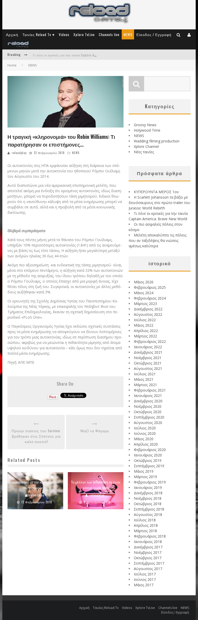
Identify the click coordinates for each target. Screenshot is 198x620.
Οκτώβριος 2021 (147, 363)
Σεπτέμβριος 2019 (149, 465)
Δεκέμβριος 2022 (148, 309)
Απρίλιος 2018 (146, 525)
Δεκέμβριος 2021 (148, 352)
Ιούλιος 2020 (145, 428)
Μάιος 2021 (143, 379)
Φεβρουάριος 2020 (150, 449)
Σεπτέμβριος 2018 (149, 509)
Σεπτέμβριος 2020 (149, 417)
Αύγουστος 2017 (148, 568)
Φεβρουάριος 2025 (150, 287)
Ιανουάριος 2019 (148, 487)
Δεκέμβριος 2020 (148, 400)
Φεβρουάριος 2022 (150, 341)
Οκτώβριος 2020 (147, 411)
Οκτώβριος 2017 (147, 557)
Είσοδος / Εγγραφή (153, 34)
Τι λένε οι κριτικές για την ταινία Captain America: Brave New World (81, 55)
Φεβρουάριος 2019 (150, 482)
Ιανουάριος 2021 (148, 395)
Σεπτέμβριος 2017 (149, 563)
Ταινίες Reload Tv (36, 34)
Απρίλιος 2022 (146, 330)
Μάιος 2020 (143, 438)
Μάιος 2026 (143, 281)
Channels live (109, 34)
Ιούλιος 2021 (145, 373)
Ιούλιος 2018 (145, 519)
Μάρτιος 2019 (145, 476)
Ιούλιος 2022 (145, 319)
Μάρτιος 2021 (145, 384)
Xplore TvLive (84, 34)
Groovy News (145, 124)
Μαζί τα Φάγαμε (94, 430)
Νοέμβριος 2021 (147, 357)
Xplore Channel (146, 146)
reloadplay (19, 153)
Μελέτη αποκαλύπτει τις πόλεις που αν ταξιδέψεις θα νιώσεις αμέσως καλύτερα (157, 240)
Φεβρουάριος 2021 (150, 390)
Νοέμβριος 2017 (147, 552)
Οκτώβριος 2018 (147, 503)
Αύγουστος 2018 (148, 514)
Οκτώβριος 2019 (147, 460)
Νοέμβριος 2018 (147, 498)
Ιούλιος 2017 (145, 574)
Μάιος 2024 (143, 292)
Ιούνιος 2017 (145, 579)
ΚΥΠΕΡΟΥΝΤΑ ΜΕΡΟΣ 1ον (156, 191)
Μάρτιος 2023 (145, 303)
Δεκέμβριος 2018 (148, 492)
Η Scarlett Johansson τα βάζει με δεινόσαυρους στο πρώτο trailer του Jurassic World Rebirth (159, 202)
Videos (64, 34)
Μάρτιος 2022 (145, 336)
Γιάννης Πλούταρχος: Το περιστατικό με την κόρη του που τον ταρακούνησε (35, 482)
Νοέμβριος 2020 (147, 406)
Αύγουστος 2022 (148, 314)
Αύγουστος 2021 (148, 368)
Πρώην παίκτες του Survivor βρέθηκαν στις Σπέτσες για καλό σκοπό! (36, 436)
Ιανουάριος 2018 (148, 541)
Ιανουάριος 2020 (148, 455)
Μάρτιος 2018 (145, 530)
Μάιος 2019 (143, 471)
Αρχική (12, 34)
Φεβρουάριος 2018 (150, 536)
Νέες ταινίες (144, 151)
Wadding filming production (156, 141)
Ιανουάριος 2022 (148, 346)
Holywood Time (147, 130)
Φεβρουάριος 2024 (150, 298)
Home (11, 65)
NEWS (127, 34)
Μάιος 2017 (143, 584)
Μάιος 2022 (143, 325)
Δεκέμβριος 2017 (148, 547)
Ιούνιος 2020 (145, 433)
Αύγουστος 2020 (148, 422)
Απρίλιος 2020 (146, 444)
